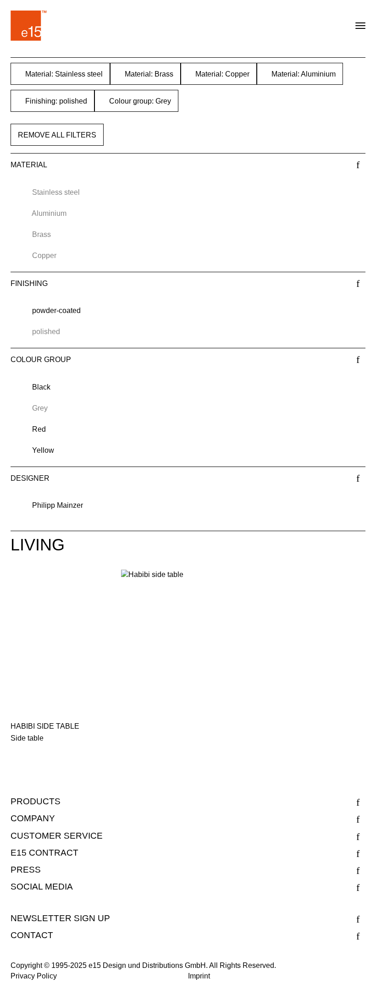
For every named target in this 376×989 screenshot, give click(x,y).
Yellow (43, 450)
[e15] (29, 26)
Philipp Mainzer (57, 505)
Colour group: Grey (139, 101)
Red (39, 429)
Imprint (199, 976)
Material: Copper (221, 74)
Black (41, 387)
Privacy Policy (34, 976)
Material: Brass (148, 74)
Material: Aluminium (303, 74)
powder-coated (56, 310)
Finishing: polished (55, 101)
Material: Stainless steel (63, 74)
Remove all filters (57, 135)
